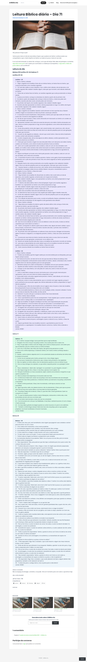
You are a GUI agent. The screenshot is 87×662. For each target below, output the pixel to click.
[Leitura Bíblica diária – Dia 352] (22, 602)
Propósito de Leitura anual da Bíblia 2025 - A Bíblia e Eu (32, 635)
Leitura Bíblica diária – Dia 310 (39, 608)
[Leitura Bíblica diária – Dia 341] (64, 602)
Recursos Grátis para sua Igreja (68, 2)
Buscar (43, 2)
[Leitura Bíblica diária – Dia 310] (43, 602)
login (24, 644)
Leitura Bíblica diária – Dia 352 (19, 608)
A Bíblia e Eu (13, 3)
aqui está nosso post (19, 63)
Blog (57, 2)
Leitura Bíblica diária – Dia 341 (60, 608)
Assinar (55, 623)
